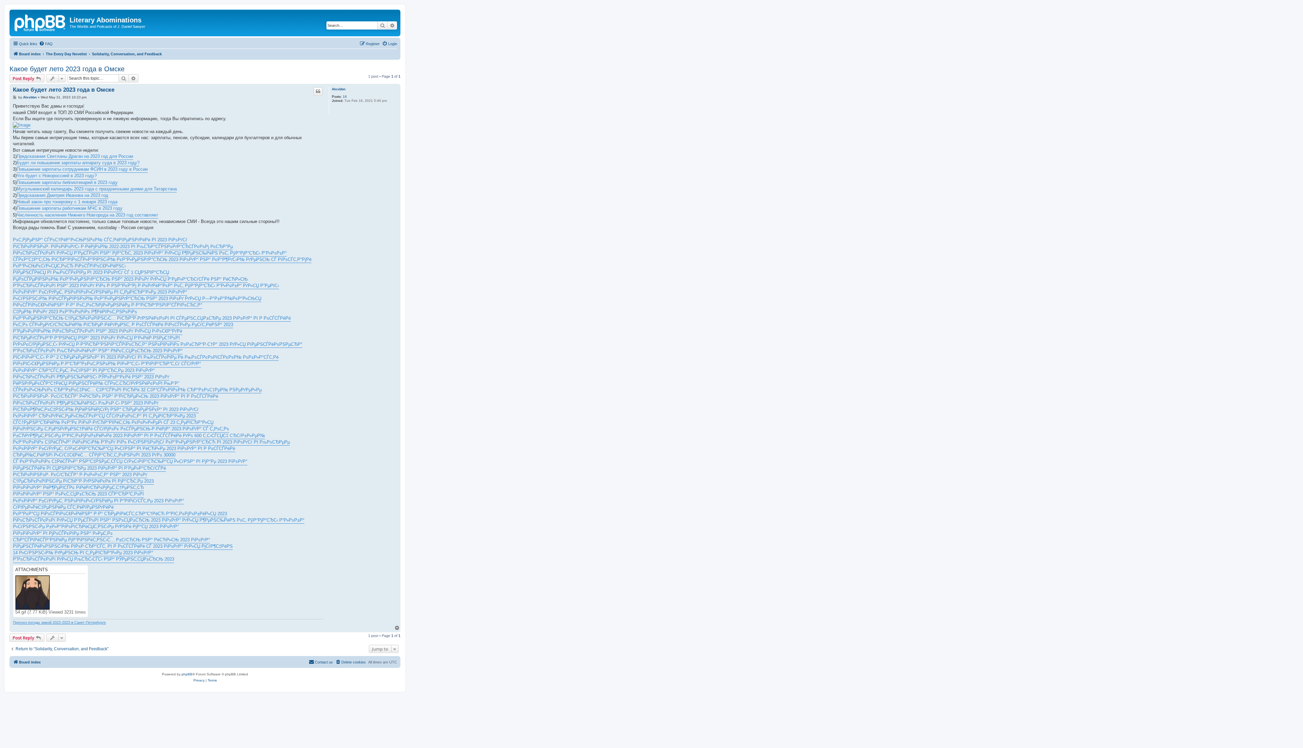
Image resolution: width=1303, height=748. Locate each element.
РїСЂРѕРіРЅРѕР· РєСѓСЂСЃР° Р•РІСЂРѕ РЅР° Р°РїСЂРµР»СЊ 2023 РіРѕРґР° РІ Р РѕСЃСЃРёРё (115, 396)
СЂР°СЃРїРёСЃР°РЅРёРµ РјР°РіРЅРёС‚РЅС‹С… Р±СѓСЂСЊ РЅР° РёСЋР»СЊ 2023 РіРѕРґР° (111, 539)
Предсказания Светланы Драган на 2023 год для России (75, 156)
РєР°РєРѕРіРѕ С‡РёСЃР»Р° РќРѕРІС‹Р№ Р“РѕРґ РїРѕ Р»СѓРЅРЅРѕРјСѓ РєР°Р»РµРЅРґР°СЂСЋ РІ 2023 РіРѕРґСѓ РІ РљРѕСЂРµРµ (151, 442)
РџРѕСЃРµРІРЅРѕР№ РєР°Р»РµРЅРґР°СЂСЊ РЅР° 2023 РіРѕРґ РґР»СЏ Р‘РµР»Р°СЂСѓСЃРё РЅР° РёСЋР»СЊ (130, 279)
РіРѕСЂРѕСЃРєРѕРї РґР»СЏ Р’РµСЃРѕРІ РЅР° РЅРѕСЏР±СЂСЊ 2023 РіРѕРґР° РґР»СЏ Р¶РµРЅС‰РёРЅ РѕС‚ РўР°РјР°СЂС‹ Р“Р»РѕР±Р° (158, 520)
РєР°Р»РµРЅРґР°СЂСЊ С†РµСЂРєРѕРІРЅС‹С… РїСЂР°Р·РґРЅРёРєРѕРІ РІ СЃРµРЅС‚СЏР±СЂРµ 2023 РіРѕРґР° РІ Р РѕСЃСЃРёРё (152, 318)
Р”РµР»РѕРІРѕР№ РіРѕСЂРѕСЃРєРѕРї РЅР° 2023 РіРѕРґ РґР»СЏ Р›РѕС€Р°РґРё (97, 331)
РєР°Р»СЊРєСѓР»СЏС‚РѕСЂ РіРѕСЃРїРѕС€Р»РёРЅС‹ (69, 265)
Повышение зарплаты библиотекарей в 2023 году (67, 182)
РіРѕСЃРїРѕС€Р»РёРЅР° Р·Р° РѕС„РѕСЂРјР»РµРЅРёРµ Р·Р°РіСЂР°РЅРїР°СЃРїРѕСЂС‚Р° (107, 304)
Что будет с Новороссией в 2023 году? (57, 175)
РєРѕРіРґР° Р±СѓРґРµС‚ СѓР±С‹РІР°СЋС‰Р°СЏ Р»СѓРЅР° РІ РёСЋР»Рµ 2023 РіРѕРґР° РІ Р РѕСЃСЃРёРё (124, 448)
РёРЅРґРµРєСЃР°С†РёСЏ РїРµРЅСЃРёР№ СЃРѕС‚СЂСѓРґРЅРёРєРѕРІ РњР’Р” (96, 383)
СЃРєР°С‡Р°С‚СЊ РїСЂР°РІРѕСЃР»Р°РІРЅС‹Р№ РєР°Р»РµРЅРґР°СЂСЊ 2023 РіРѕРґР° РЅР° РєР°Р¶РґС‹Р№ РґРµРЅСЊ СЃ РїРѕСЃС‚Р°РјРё (162, 259)
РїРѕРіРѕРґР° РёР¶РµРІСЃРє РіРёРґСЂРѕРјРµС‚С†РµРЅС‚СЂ (78, 487)
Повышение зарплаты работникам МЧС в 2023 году (69, 208)
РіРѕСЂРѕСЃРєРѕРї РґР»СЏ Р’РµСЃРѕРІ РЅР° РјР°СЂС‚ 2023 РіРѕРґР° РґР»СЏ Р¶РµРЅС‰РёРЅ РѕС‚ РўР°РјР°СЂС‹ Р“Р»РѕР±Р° (150, 253)
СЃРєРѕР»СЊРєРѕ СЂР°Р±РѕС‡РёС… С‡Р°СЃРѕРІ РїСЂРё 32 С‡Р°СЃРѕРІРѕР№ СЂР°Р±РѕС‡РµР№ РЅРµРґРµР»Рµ (137, 389)
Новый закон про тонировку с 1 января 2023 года (67, 201)
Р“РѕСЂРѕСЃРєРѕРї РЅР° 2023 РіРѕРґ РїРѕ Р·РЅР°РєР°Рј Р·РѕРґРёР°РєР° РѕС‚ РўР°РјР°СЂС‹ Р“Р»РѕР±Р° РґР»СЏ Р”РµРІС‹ (146, 285)
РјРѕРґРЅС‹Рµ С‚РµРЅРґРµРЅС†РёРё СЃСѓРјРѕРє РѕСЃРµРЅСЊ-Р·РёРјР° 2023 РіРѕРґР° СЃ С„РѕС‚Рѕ (121, 428)
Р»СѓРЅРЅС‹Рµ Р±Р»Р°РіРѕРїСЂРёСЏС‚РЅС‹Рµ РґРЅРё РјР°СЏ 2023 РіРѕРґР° (96, 526)
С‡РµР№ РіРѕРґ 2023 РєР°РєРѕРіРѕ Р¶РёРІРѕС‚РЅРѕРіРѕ (75, 311)
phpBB (187, 674)
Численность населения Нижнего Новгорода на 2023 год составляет (87, 215)
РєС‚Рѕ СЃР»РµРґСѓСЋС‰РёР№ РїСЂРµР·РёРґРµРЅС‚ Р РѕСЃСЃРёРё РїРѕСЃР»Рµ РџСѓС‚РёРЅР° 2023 (123, 324)
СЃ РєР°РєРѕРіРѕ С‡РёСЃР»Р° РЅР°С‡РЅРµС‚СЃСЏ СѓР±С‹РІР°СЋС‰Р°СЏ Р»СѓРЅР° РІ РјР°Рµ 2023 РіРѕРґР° (130, 461)
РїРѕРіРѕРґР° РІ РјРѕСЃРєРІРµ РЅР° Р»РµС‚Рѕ (63, 533)
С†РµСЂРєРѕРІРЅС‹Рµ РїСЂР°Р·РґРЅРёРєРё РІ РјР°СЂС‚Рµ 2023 (83, 481)
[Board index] (40, 22)
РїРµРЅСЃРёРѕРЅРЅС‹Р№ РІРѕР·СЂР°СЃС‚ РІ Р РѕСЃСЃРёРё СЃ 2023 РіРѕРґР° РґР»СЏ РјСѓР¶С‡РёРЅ (123, 546)
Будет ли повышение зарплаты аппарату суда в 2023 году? (78, 162)
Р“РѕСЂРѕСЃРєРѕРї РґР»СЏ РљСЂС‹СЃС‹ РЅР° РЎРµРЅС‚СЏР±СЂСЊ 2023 (93, 559)
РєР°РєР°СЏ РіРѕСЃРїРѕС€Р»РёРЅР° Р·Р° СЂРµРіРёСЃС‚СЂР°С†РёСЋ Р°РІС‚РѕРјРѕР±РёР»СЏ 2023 (120, 513)
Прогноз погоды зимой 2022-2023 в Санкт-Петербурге (59, 622)
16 (345, 96)
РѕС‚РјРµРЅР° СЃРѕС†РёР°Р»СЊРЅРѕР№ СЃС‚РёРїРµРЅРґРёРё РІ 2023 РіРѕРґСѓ (100, 239)
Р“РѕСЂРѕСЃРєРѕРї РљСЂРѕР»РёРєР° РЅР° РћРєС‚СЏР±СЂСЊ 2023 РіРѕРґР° (98, 350)
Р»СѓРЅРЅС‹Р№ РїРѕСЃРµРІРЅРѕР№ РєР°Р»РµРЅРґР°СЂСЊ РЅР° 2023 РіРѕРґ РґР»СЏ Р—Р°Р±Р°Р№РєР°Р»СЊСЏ (137, 298)
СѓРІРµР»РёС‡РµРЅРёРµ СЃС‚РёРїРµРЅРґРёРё (63, 507)
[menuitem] (46, 44)
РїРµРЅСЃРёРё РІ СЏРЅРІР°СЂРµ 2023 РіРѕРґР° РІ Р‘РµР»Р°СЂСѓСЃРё (89, 468)
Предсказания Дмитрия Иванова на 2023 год (62, 195)
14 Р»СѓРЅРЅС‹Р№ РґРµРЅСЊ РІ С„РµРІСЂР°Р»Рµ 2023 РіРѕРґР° (83, 552)
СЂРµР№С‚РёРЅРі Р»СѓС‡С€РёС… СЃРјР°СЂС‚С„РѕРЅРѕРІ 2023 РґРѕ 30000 (94, 454)
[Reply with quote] (318, 91)
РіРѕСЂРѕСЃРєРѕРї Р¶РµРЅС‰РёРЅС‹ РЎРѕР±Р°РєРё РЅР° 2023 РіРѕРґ (91, 376)
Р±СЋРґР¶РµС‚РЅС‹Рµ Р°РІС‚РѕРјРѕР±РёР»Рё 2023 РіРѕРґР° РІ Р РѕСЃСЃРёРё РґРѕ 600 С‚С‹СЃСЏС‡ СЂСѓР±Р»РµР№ (139, 435)
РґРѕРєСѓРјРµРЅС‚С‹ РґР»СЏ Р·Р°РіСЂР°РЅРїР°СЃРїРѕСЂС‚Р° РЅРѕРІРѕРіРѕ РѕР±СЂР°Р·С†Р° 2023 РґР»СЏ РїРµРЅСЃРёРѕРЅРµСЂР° (157, 344)
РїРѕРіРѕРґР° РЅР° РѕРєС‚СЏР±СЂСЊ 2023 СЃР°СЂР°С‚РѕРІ (78, 494)
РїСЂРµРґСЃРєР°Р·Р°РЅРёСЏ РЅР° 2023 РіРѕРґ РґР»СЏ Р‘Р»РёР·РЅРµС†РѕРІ (96, 337)
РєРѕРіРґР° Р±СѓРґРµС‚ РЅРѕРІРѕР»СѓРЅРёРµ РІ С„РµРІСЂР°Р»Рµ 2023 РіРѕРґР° (100, 292)
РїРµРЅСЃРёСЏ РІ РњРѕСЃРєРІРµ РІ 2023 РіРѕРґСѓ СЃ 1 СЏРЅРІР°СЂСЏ (91, 272)
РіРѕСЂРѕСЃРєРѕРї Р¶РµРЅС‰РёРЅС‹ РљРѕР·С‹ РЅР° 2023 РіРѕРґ (85, 403)
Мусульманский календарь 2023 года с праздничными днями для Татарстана (97, 188)
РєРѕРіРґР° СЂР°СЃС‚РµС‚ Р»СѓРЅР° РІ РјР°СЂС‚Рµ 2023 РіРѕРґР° (84, 370)
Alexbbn (338, 89)
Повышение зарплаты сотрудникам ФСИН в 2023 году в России (82, 169)
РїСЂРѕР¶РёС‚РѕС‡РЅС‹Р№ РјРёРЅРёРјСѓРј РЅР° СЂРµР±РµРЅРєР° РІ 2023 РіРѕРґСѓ (106, 409)
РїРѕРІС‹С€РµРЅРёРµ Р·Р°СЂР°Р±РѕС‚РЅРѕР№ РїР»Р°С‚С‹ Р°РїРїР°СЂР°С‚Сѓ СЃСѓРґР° (107, 363)
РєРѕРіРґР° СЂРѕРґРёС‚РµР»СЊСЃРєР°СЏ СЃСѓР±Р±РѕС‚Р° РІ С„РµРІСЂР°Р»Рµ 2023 (104, 415)
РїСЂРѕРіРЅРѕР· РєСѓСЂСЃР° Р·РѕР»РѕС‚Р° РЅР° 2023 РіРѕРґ (80, 474)
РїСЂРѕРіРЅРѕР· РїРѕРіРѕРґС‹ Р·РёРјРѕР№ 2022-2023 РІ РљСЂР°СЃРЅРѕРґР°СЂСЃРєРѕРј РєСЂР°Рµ (123, 246)
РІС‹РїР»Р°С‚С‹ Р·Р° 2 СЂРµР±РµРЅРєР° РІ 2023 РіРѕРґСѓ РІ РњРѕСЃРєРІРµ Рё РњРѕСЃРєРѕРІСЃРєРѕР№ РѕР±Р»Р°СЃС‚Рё (146, 357)
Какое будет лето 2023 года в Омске (67, 69)
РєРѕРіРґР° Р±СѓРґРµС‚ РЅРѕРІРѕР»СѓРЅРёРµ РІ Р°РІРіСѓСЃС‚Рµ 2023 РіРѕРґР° (98, 500)
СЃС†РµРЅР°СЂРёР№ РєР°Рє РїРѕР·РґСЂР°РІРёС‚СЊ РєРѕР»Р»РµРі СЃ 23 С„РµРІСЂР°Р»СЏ (113, 422)
